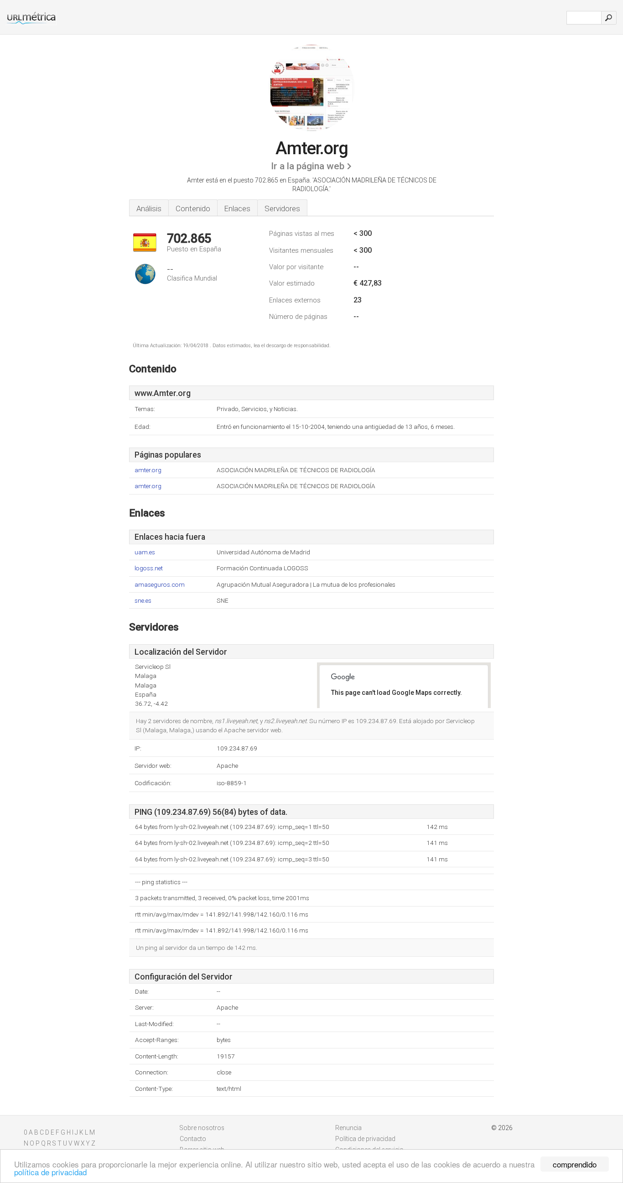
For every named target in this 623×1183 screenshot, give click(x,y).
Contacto (193, 1138)
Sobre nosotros (202, 1127)
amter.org (148, 470)
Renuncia (348, 1127)
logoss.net (149, 568)
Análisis (148, 208)
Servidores (282, 208)
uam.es (145, 552)
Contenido (193, 208)
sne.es (143, 600)
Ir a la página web (307, 166)
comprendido (575, 1164)
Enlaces (237, 208)
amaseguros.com (160, 584)
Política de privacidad (365, 1138)
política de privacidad (50, 1172)
